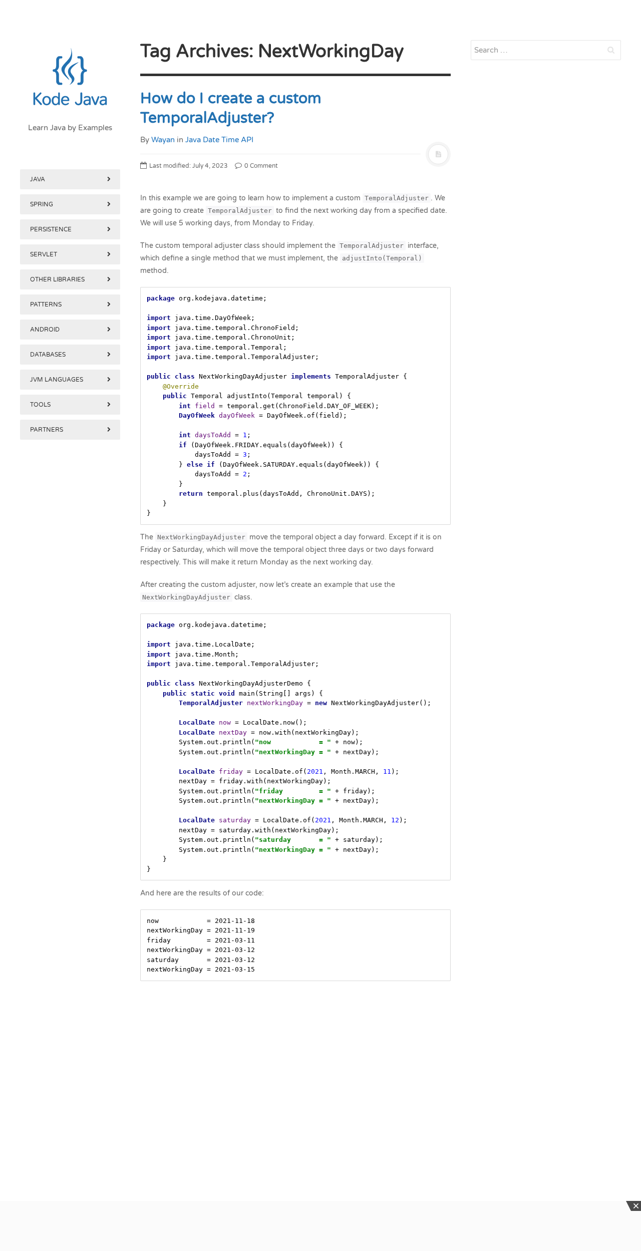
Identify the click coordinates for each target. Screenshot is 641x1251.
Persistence (51, 229)
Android (45, 329)
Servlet (43, 254)
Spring (41, 204)
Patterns (46, 304)
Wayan (163, 139)
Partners (46, 429)
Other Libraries (57, 279)
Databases (48, 354)
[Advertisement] (70, 960)
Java (37, 179)
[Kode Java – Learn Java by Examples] (70, 77)
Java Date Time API (219, 139)
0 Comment (260, 165)
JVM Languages (56, 379)
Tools (40, 404)
